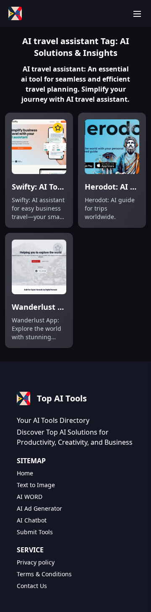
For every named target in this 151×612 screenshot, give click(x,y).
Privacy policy (36, 562)
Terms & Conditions (44, 574)
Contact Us (32, 586)
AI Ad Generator (39, 508)
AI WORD (29, 497)
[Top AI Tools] (15, 13)
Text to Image (36, 485)
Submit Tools (35, 532)
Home (25, 473)
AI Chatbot (32, 520)
